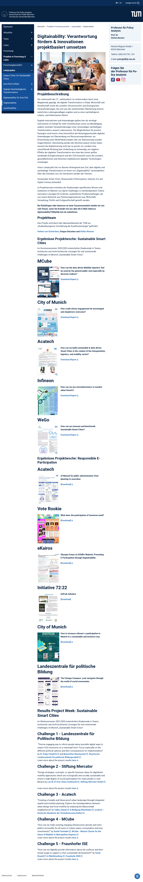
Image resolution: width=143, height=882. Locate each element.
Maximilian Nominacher (75, 754)
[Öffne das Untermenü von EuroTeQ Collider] (31, 84)
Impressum (21, 875)
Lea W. (50, 782)
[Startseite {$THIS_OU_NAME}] (4, 14)
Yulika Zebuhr (60, 810)
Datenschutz (7, 875)
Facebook (113, 80)
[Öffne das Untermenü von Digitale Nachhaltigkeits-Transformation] (31, 89)
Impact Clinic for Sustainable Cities (16, 77)
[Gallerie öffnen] (48, 282)
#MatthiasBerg (55, 856)
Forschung (8, 51)
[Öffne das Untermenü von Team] (31, 38)
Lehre (6, 45)
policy (119, 59)
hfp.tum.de (130, 59)
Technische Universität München (22, 17)
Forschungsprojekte (12, 65)
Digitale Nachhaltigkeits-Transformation (14, 91)
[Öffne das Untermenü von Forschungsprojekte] (31, 65)
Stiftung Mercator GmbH (91, 782)
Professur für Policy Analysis (20, 12)
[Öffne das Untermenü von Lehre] (31, 45)
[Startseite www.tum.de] (136, 14)
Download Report (68, 279)
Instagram (123, 80)
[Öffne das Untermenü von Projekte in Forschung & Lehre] (31, 56)
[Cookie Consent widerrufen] (137, 876)
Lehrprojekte (9, 70)
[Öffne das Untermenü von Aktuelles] (31, 32)
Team (6, 39)
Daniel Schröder (61, 831)
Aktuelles (7, 32)
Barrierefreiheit (38, 875)
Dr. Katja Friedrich (48, 754)
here (74, 760)
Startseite (8, 26)
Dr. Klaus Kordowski (67, 782)
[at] (123, 59)
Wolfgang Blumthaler (81, 810)
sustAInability (9, 108)
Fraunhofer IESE (73, 856)
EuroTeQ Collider (11, 84)
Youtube (118, 80)
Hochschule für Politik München (21, 14)
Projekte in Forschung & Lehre (14, 58)
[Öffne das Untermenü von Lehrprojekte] (31, 70)
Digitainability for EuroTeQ (15, 97)
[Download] (66, 484)
